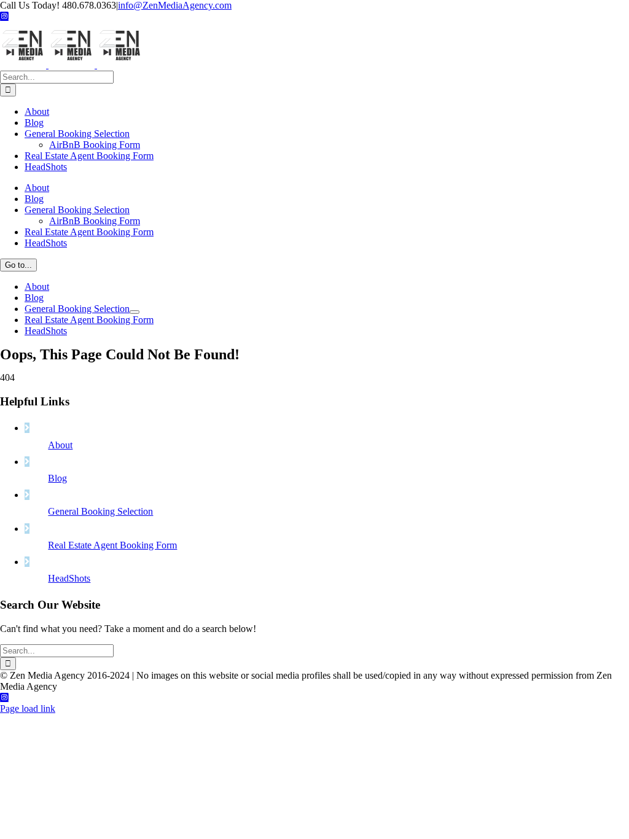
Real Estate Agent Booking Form (112, 545)
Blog (57, 478)
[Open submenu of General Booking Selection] (134, 312)
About (60, 445)
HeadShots (69, 578)
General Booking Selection (100, 511)
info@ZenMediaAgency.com (175, 5)
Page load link (27, 708)
